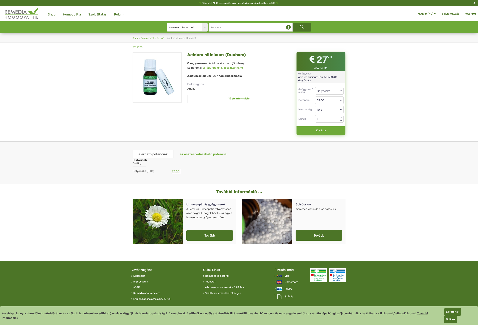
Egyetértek (452, 311)
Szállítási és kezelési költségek (223, 293)
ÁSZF (136, 287)
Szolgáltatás (97, 14)
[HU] (22, 13)
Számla (289, 296)
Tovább (209, 235)
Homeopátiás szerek (217, 276)
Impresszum (140, 281)
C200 (175, 171)
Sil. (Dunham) (211, 67)
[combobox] (329, 100)
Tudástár (210, 281)
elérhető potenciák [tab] (153, 154)
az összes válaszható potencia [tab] (203, 154)
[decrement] (341, 121)
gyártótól (271, 3)
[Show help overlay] (288, 27)
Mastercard (291, 282)
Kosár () (470, 13)
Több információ (239, 98)
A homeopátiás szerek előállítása (224, 287)
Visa (287, 276)
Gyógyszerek (147, 38)
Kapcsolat (139, 276)
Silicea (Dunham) (232, 67)
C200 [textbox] (320, 100)
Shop (51, 14)
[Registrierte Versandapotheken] (318, 275)
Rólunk (119, 14)
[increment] (341, 117)
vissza (138, 47)
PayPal (289, 289)
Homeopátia (72, 14)
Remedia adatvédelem (146, 293)
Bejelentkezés (450, 13)
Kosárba (321, 130)
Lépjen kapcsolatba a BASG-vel (152, 299)
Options (450, 319)
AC (162, 38)
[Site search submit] (302, 27)
